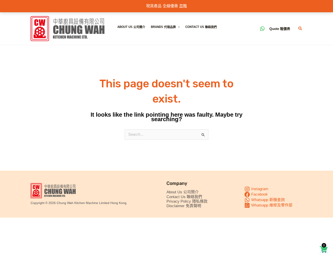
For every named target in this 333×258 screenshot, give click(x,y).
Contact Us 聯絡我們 (201, 27)
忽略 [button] (183, 6)
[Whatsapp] (262, 28)
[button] (178, 27)
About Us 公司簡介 (131, 27)
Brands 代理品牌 (163, 27)
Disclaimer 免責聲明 (183, 206)
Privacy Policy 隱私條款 (187, 201)
